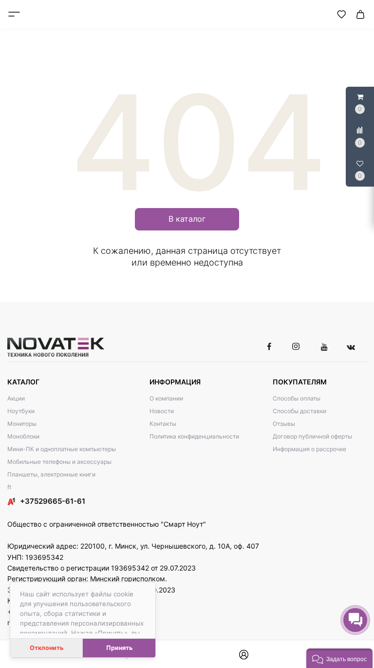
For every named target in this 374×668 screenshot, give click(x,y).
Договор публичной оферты (312, 436)
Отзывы (284, 423)
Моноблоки (23, 436)
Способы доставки (299, 411)
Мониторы (22, 423)
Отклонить (46, 647)
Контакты (163, 423)
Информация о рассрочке (309, 449)
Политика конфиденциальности (194, 436)
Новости (162, 411)
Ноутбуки (21, 411)
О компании (166, 398)
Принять (119, 647)
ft (9, 487)
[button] (339, 658)
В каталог (187, 219)
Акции (16, 398)
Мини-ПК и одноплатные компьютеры (61, 449)
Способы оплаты (296, 398)
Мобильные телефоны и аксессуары (59, 461)
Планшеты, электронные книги (51, 474)
